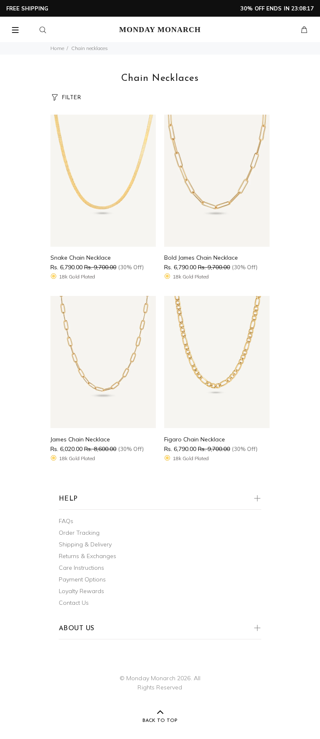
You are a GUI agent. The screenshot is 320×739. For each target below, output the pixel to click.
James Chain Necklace (80, 439)
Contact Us (74, 602)
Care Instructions (81, 567)
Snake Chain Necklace (80, 257)
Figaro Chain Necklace (194, 439)
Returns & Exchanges (87, 556)
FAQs (66, 521)
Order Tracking (79, 532)
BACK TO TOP (160, 720)
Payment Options (82, 579)
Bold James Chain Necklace (201, 257)
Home (57, 48)
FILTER (71, 97)
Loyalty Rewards (81, 591)
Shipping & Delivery (85, 544)
